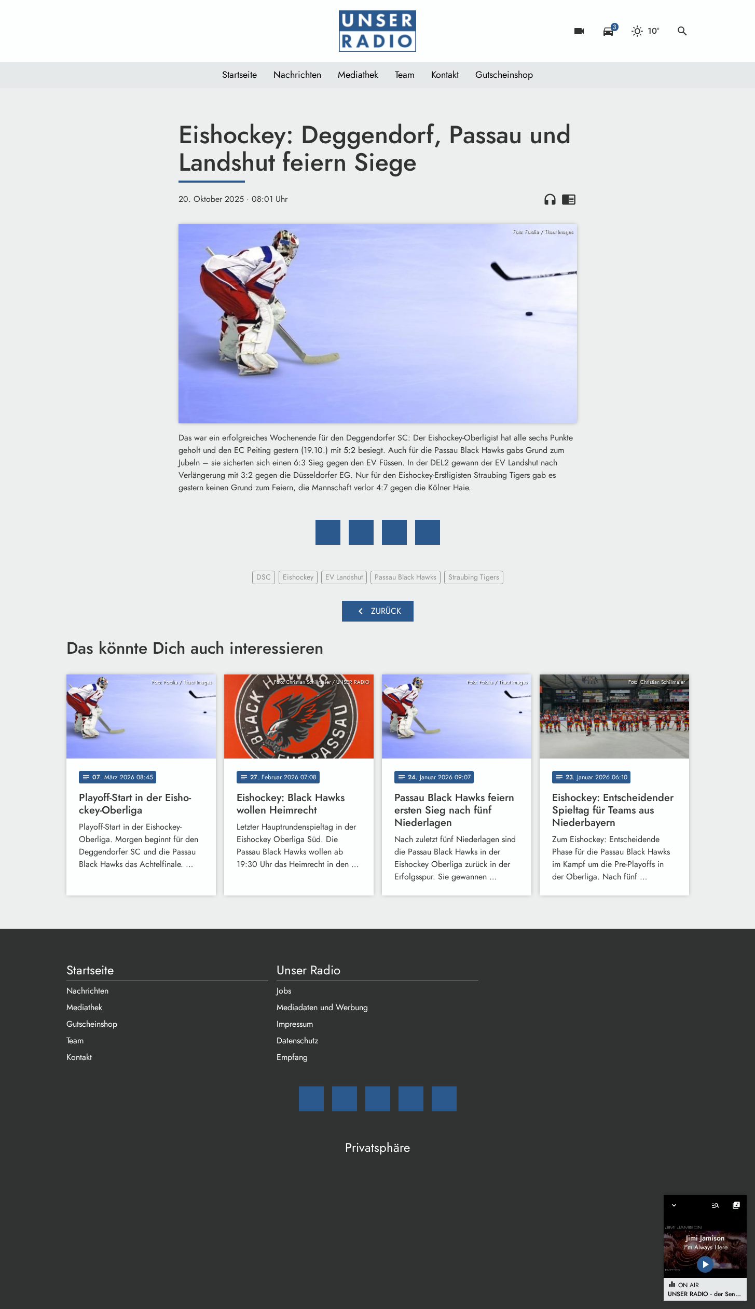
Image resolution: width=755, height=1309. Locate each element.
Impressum (295, 1024)
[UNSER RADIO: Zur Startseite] (378, 31)
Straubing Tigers (473, 577)
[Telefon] (139, 31)
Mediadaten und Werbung (322, 1007)
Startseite (239, 74)
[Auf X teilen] (361, 532)
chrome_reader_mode (568, 199)
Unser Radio (308, 970)
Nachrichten (297, 74)
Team (405, 74)
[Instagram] (118, 31)
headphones (550, 199)
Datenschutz (297, 1040)
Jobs (284, 991)
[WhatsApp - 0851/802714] (159, 31)
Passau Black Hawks (405, 577)
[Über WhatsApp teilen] (394, 532)
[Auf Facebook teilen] (327, 532)
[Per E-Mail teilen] (427, 532)
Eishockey (298, 577)
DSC (263, 577)
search (682, 31)
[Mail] (76, 31)
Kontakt (445, 74)
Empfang (292, 1057)
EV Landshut (344, 577)
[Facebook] (97, 31)
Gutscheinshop (504, 74)
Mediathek (358, 74)
